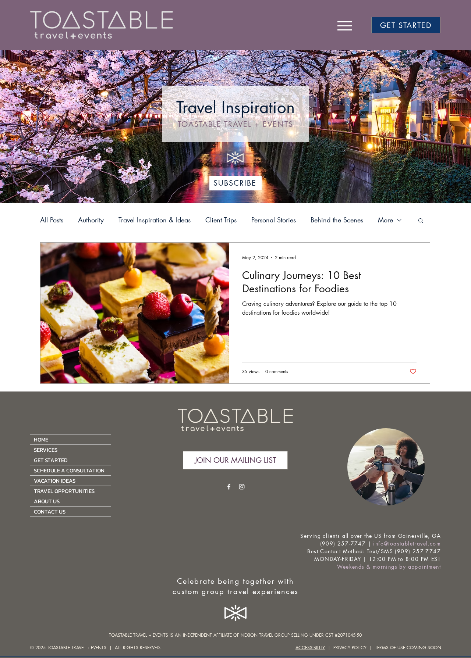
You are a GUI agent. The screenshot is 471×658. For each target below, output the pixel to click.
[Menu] (344, 25)
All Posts (51, 219)
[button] (420, 221)
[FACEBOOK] (229, 486)
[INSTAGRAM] (241, 486)
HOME (41, 439)
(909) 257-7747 (343, 543)
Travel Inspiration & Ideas (154, 219)
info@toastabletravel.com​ (407, 543)
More (385, 219)
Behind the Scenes (337, 219)
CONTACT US (49, 511)
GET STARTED (51, 460)
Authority (91, 219)
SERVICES (45, 450)
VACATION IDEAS (54, 480)
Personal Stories (273, 219)
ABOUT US (47, 501)
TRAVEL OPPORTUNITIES (64, 491)
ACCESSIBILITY (310, 647)
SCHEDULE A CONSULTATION (69, 470)
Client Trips (221, 219)
